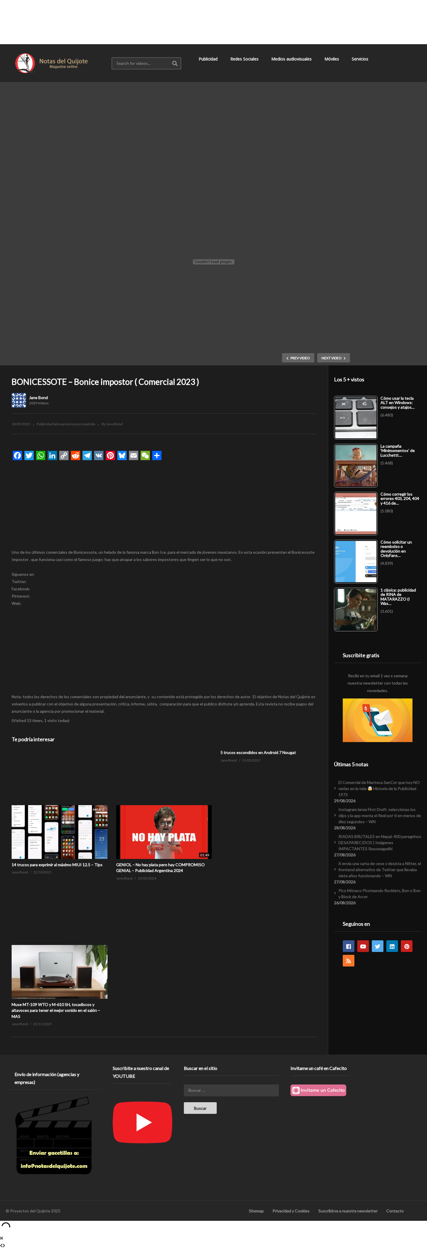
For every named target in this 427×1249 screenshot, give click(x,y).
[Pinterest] (406, 946)
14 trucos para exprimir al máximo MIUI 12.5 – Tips (57, 864)
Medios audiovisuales (292, 59)
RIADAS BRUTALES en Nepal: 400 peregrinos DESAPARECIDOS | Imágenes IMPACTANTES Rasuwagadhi (379, 842)
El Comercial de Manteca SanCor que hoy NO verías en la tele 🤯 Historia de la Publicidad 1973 (379, 788)
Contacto (395, 1210)
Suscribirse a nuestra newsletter (348, 1210)
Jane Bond (38, 397)
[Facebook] (348, 946)
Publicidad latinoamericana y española (66, 424)
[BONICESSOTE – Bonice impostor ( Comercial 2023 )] (59, 805)
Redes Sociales (245, 59)
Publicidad (209, 59)
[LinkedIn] (392, 946)
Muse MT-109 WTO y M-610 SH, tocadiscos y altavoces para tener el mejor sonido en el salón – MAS (56, 1010)
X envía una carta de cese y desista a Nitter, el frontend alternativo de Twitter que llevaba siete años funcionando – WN (379, 869)
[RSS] (348, 960)
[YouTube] (363, 946)
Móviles (332, 59)
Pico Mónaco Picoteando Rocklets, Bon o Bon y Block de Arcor (379, 893)
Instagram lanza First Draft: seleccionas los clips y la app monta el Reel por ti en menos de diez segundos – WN (379, 815)
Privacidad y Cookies (291, 1210)
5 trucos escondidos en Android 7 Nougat (258, 752)
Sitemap (256, 1210)
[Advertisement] (213, 22)
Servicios (360, 59)
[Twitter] (377, 946)
